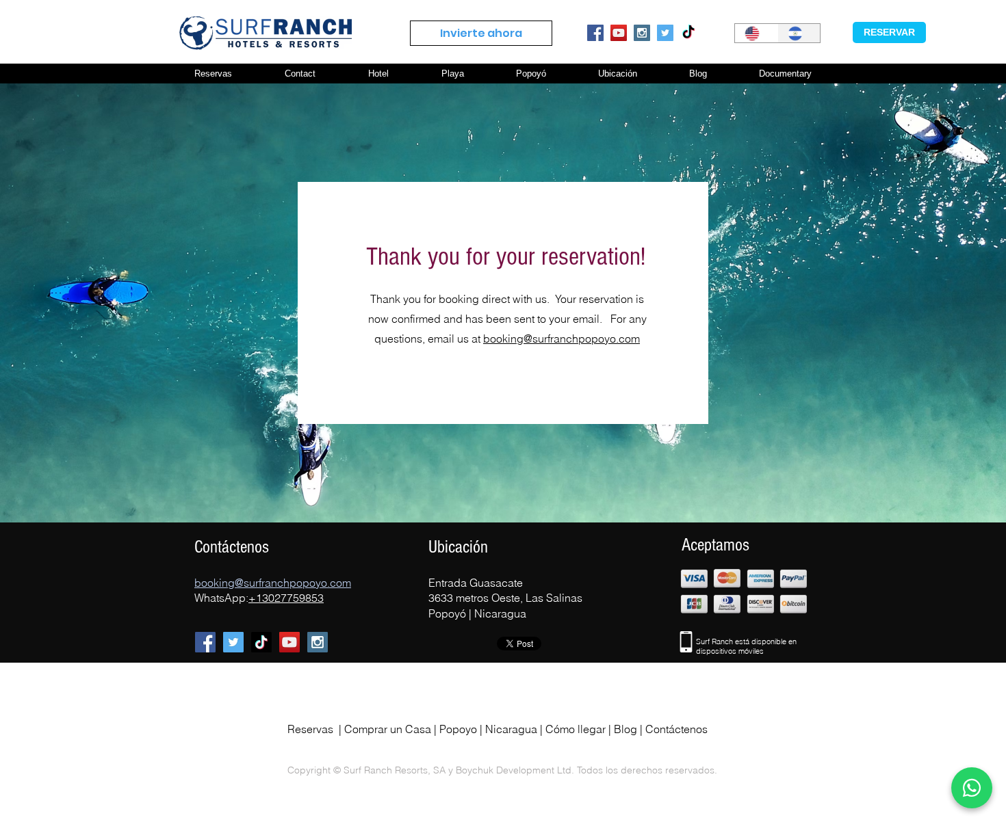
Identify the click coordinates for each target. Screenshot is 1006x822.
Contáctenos (676, 729)
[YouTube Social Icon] (618, 33)
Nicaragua (511, 729)
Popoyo (458, 729)
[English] (756, 33)
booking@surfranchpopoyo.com (561, 338)
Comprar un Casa (387, 729)
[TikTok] (688, 33)
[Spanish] (799, 33)
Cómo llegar (575, 729)
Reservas (310, 729)
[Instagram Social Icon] (642, 33)
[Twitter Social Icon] (665, 33)
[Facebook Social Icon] (595, 33)
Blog (625, 729)
